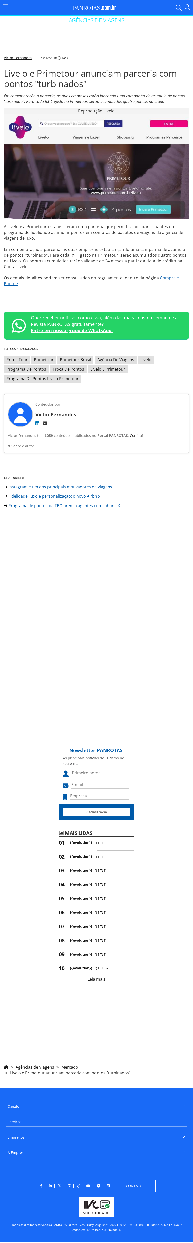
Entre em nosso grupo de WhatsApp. (72, 330)
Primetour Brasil (75, 359)
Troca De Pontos (68, 369)
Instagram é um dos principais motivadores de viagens (59, 487)
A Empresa (17, 1152)
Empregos (16, 1137)
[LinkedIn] (37, 423)
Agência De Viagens (115, 359)
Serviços (14, 1121)
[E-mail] (45, 423)
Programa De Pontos (26, 369)
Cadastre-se (96, 812)
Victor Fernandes (18, 57)
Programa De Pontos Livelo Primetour (42, 378)
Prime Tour (17, 359)
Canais (13, 1106)
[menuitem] (96, 1104)
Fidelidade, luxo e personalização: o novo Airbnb (53, 496)
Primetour (44, 359)
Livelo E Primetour (107, 369)
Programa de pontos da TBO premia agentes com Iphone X (63, 505)
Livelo (145, 359)
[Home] (6, 1066)
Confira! (136, 435)
